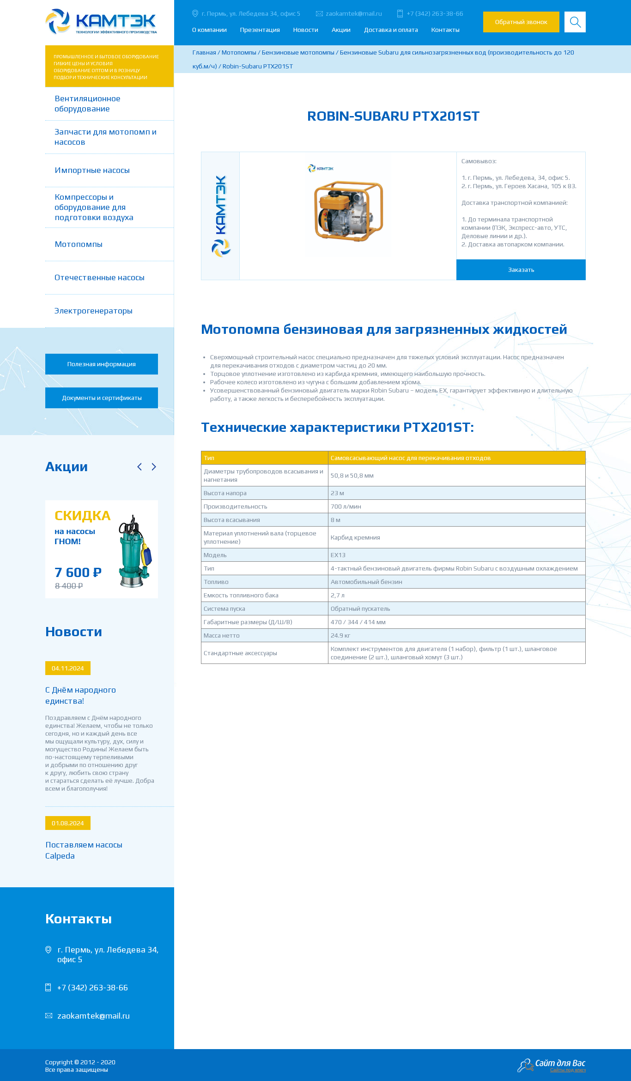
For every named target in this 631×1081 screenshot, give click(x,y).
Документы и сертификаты (102, 397)
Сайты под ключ (568, 1069)
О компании (209, 29)
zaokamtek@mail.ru (354, 13)
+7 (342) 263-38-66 (435, 13)
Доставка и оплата (391, 29)
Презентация (260, 29)
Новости (305, 29)
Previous (139, 466)
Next (154, 466)
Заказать (521, 269)
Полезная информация (101, 364)
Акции (341, 29)
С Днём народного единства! (80, 695)
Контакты (445, 29)
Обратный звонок (521, 21)
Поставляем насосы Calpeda (83, 850)
